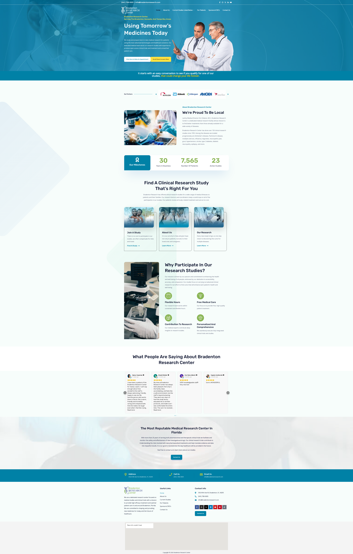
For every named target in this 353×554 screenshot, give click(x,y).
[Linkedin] (228, 2)
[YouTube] (231, 2)
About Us (166, 10)
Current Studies (165, 500)
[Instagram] (222, 2)
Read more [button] (131, 410)
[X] (225, 2)
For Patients (201, 10)
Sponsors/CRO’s (214, 10)
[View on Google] (129, 376)
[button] (161, 59)
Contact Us (226, 10)
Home (158, 10)
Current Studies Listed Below (182, 10)
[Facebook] (220, 2)
